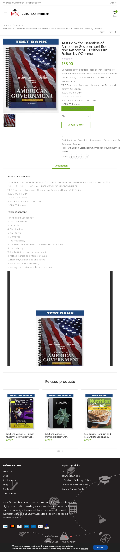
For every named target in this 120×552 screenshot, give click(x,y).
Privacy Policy (68, 541)
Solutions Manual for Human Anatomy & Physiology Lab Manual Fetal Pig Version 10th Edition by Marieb (20, 438)
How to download (70, 475)
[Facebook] (71, 157)
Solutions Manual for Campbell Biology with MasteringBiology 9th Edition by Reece (59, 438)
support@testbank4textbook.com (23, 2)
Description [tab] (60, 165)
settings (84, 548)
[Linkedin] (87, 157)
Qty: (63, 116)
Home (6, 25)
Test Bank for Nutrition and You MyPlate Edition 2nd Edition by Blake (97, 437)
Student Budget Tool (72, 489)
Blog (5, 484)
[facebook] (61, 536)
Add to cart (78, 124)
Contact (7, 489)
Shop (5, 475)
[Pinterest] (81, 157)
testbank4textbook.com (26, 502)
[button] (58, 451)
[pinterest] (66, 536)
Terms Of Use (51, 541)
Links (112, 2)
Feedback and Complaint (74, 484)
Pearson (16, 25)
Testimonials (9, 480)
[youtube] (71, 536)
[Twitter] (76, 157)
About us (7, 471)
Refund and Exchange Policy (76, 480)
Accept (100, 547)
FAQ (63, 471)
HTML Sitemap (10, 493)
